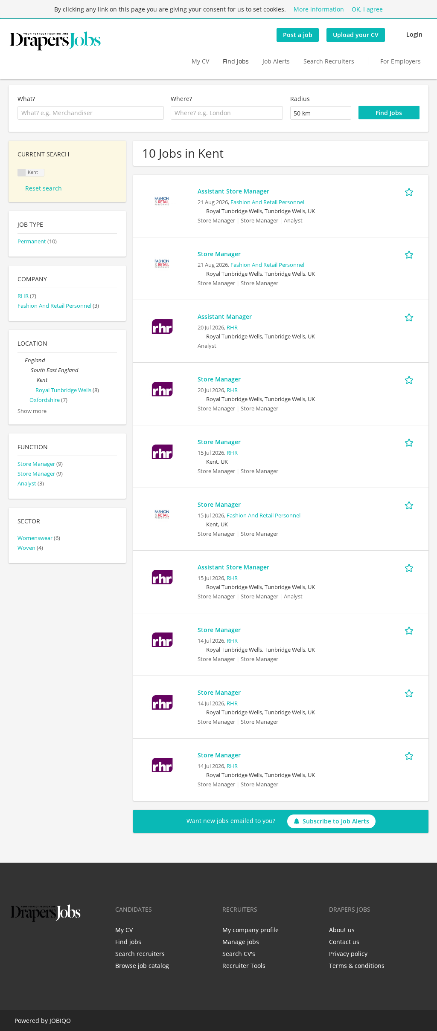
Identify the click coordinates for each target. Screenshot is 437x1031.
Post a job (297, 35)
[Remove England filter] (21, 360)
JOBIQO (60, 1021)
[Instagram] (57, 942)
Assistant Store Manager (233, 191)
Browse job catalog (142, 966)
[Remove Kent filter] (33, 380)
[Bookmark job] (411, 191)
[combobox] (90, 113)
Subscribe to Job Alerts (336, 821)
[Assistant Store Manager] (162, 200)
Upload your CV (356, 35)
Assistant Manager (225, 316)
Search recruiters (140, 954)
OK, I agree (367, 9)
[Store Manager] (162, 263)
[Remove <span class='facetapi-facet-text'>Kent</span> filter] (22, 172)
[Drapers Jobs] (55, 41)
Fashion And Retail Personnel (267, 202)
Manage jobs (240, 942)
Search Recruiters (328, 61)
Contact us (344, 942)
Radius (300, 99)
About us (342, 930)
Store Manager (219, 254)
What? (26, 99)
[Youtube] (69, 942)
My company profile (250, 930)
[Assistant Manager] (162, 326)
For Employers (400, 61)
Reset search (43, 188)
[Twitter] (29, 942)
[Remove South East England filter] (27, 370)
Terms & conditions (357, 966)
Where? (181, 99)
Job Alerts (276, 61)
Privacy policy (348, 954)
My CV (200, 61)
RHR (232, 327)
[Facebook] (15, 942)
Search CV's (238, 954)
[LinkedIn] (43, 942)
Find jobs (128, 942)
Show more (32, 411)
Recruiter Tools (243, 966)
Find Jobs (236, 61)
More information (319, 9)
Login (414, 34)
